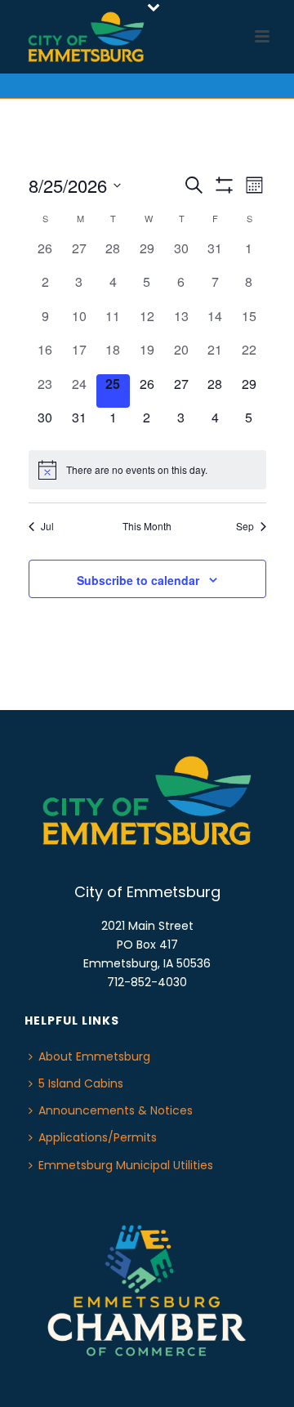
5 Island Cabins (80, 1083)
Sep (245, 526)
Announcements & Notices (115, 1110)
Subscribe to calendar (138, 580)
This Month (147, 526)
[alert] (147, 469)
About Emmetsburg (94, 1056)
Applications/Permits (97, 1137)
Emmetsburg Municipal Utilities (125, 1165)
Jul (47, 526)
